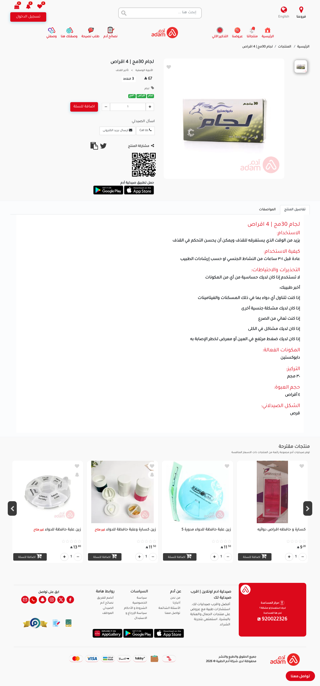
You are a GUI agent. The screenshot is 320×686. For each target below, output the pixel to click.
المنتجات (285, 47)
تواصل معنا (300, 676)
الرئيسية (303, 47)
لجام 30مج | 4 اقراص (257, 47)
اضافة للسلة (84, 107)
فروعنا (301, 17)
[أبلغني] (152, 475)
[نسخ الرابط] (94, 148)
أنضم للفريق (105, 598)
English (283, 17)
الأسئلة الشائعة (169, 608)
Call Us (144, 130)
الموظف (108, 613)
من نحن (175, 598)
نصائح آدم (107, 603)
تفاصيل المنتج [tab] (295, 210)
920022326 (274, 619)
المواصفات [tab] (267, 210)
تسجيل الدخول (28, 17)
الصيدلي (108, 608)
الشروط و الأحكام (135, 608)
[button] (31, 7)
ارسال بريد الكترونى (116, 130)
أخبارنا (176, 603)
